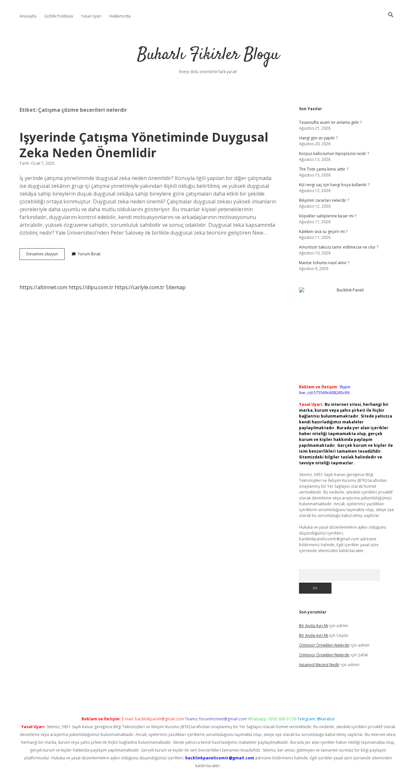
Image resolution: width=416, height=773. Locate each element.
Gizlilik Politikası (58, 16)
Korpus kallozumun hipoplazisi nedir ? (334, 153)
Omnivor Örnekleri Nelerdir (324, 645)
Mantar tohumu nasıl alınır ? (324, 262)
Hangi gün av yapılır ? (318, 138)
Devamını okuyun (45, 255)
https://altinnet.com (43, 287)
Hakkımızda (120, 16)
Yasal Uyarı (91, 16)
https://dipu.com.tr (91, 287)
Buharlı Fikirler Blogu (208, 55)
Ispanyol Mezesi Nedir (319, 664)
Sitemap (176, 287)
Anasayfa (28, 16)
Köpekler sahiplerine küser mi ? (327, 216)
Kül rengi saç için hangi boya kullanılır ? (334, 184)
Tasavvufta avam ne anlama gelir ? (330, 122)
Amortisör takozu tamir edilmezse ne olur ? (338, 247)
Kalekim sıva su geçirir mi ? (323, 231)
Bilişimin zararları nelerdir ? (324, 200)
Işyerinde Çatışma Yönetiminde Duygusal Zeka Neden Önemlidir (144, 145)
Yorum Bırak (89, 254)
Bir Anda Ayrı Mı (313, 625)
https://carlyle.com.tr (139, 287)
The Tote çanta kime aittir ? (323, 169)
